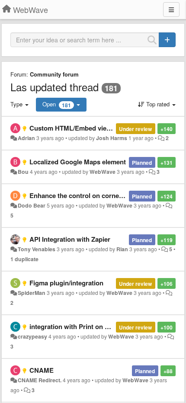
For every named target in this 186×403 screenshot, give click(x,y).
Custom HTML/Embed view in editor (83, 128)
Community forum (54, 74)
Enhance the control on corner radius (85, 195)
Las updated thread (54, 86)
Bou (23, 172)
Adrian (26, 138)
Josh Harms (111, 138)
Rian (122, 249)
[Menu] (171, 9)
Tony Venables (36, 249)
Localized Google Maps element (77, 161)
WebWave (102, 172)
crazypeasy (32, 336)
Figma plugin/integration (66, 283)
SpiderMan (31, 293)
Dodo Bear (31, 205)
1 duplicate (24, 259)
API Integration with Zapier (69, 239)
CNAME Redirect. (39, 380)
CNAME (41, 370)
